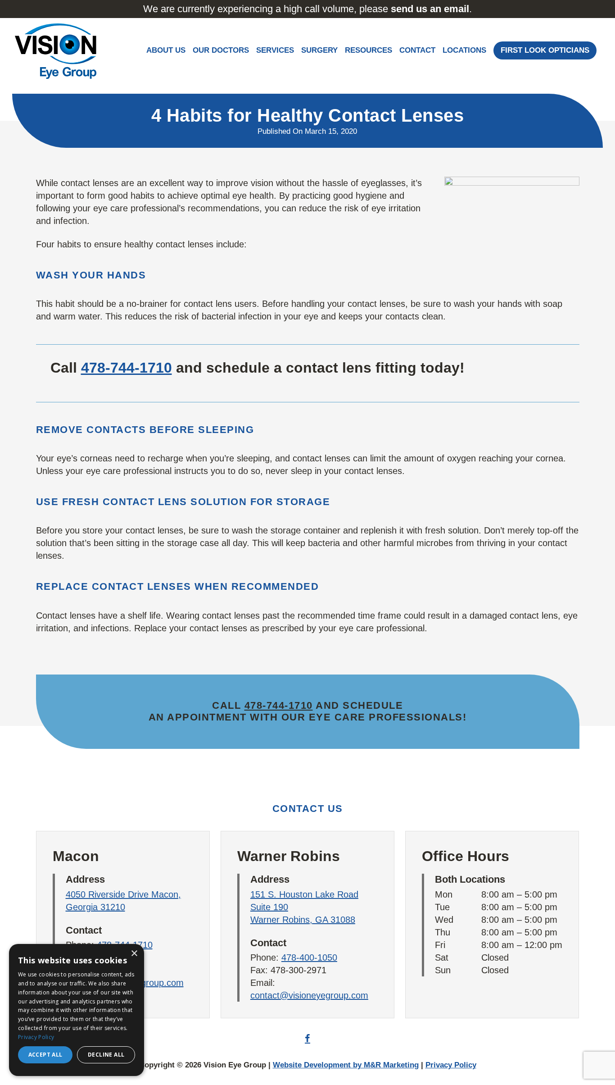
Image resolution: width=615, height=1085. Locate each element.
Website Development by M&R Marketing (346, 1065)
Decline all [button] (106, 1054)
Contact (417, 50)
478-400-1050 (309, 957)
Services (275, 50)
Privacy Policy (450, 1065)
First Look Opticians (545, 50)
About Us (165, 50)
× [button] (134, 953)
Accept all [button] (45, 1054)
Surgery (319, 50)
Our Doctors (221, 50)
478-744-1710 (126, 368)
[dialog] (76, 1010)
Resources (368, 50)
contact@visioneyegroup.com (309, 995)
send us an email (430, 8)
